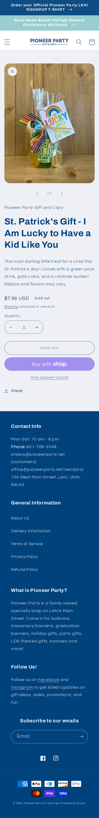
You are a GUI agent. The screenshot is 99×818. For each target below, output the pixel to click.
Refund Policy (24, 570)
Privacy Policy (24, 557)
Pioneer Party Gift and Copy (42, 803)
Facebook (48, 679)
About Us (20, 518)
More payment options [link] (49, 377)
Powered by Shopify (73, 803)
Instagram (22, 687)
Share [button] (17, 391)
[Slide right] (62, 194)
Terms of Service (27, 544)
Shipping (11, 306)
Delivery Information (31, 531)
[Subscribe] (81, 736)
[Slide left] (37, 194)
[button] (7, 42)
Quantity (12, 316)
